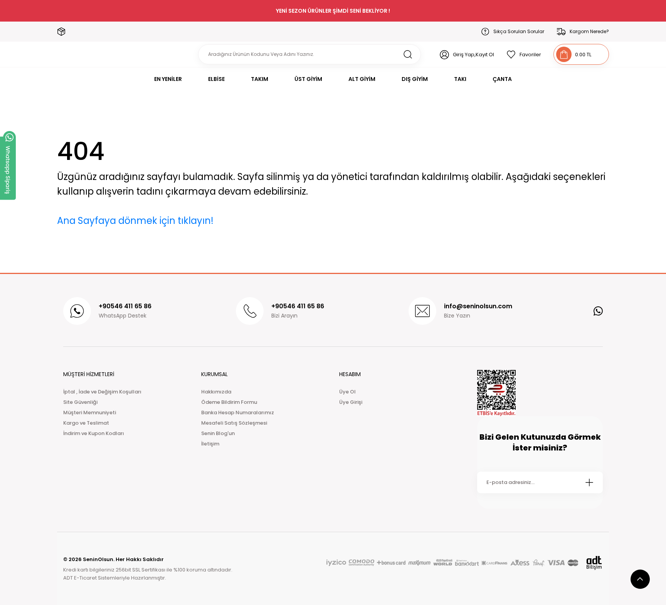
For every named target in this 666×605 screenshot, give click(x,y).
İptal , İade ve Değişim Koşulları (102, 391)
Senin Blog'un (218, 433)
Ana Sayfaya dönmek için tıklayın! (135, 220)
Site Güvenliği (80, 402)
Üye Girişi (350, 402)
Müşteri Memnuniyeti (89, 412)
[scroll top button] (640, 579)
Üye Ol (347, 391)
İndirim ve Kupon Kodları (93, 433)
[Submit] (589, 482)
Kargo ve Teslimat (86, 423)
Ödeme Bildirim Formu (229, 402)
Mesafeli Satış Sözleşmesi (234, 423)
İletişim (210, 443)
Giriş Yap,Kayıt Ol (473, 54)
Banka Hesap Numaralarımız (237, 412)
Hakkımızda (216, 391)
